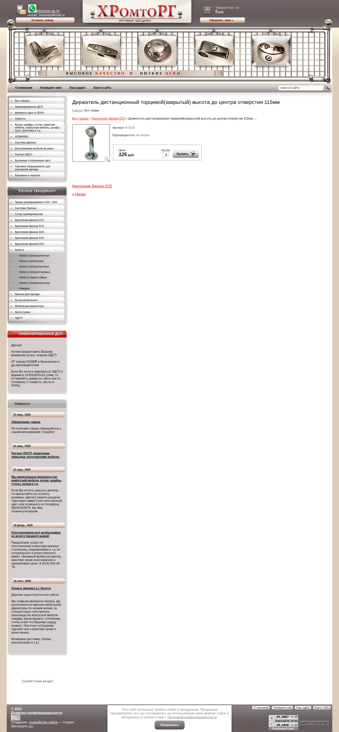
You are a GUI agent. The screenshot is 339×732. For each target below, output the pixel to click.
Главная (77, 110)
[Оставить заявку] (45, 21)
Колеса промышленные (34, 255)
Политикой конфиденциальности (192, 717)
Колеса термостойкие (33, 277)
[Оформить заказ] (222, 20)
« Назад (79, 194)
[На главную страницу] (137, 24)
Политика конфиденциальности (36, 713)
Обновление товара (25, 422)
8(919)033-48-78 (47, 11)
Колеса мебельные (32, 260)
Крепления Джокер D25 (108, 118)
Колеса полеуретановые (35, 271)
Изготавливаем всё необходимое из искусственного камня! (36, 534)
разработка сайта (43, 722)
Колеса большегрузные (34, 266)
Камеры (25, 288)
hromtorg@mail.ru (52, 15)
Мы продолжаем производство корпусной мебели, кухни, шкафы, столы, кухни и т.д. (36, 480)
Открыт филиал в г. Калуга (31, 588)
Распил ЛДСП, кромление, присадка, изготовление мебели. (35, 455)
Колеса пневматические (35, 282)
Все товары (80, 118)
